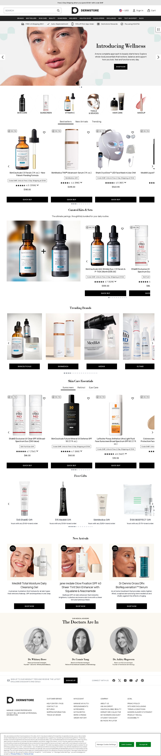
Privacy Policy (134, 703)
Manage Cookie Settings (106, 744)
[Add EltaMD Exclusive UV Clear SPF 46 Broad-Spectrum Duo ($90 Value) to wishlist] (44, 398)
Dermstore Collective (111, 712)
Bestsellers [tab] (66, 121)
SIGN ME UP (71, 680)
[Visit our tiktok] (137, 680)
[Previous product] (87, 261)
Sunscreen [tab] (68, 387)
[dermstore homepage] (85, 10)
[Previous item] (8, 166)
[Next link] (152, 343)
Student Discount (109, 718)
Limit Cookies (126, 744)
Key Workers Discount (111, 715)
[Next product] (148, 261)
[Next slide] (158, 57)
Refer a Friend (80, 715)
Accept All (143, 744)
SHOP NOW (89, 71)
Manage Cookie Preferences (19, 710)
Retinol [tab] (81, 387)
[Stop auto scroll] (158, 29)
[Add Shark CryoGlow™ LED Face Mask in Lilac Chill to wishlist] (132, 132)
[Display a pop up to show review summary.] (38, 185)
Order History (80, 718)
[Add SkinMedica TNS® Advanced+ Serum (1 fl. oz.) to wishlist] (88, 132)
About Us (105, 703)
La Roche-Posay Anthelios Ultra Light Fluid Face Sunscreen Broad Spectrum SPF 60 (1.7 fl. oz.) (115, 441)
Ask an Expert (107, 706)
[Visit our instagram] (125, 680)
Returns (50, 709)
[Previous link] (8, 343)
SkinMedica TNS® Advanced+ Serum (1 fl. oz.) (71, 172)
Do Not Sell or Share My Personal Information (22, 714)
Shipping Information (56, 712)
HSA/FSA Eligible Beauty (111, 709)
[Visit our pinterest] (142, 680)
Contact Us (52, 706)
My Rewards (79, 709)
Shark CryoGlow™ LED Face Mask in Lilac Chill (116, 172)
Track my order (54, 715)
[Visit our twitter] (119, 680)
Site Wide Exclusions (137, 706)
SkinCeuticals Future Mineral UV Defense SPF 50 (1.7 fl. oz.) (71, 440)
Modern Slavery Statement (140, 712)
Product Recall (135, 715)
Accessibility (133, 718)
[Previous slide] (2, 57)
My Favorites (79, 712)
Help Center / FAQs (55, 703)
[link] (138, 10)
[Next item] (152, 166)
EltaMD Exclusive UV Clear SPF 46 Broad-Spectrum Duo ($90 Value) (27, 440)
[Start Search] (58, 10)
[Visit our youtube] (131, 680)
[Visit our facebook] (114, 680)
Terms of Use (28, 754)
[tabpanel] (80, 166)
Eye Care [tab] (93, 387)
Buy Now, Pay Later (109, 720)
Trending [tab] (96, 121)
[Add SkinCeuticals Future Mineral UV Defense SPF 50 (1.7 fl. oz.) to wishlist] (88, 398)
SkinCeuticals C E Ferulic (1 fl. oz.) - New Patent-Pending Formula (27, 174)
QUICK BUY (27, 199)
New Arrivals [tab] (81, 121)
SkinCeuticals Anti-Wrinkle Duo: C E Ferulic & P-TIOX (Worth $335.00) (105, 270)
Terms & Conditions (136, 709)
